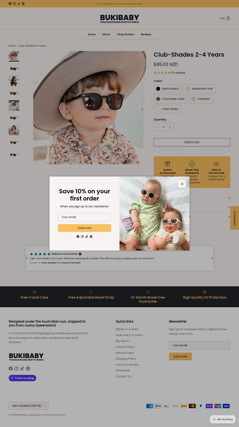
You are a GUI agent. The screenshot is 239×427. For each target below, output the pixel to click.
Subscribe (84, 228)
